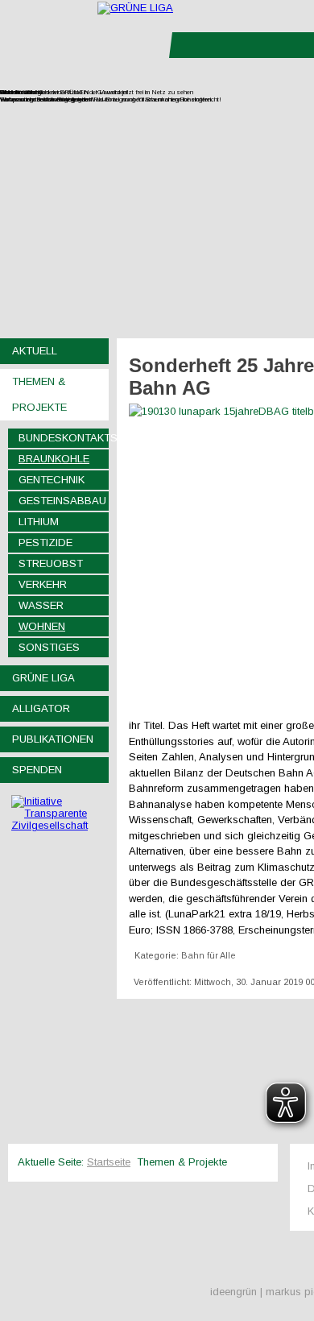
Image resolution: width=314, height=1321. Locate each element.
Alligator (41, 708)
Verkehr (43, 584)
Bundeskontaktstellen (64, 438)
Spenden (37, 770)
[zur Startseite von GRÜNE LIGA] (135, 8)
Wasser (41, 605)
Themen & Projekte (39, 394)
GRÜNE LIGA (43, 678)
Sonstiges (49, 647)
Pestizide (45, 542)
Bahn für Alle (208, 955)
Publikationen (52, 739)
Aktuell (34, 351)
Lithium (39, 522)
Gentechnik (52, 480)
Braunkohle (54, 459)
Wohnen (42, 626)
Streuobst (51, 563)
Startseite (108, 1162)
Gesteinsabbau (62, 501)
